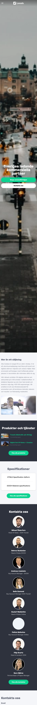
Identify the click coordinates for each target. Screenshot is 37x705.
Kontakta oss (18, 186)
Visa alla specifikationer (18, 496)
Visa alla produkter (18, 453)
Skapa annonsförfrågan (18, 180)
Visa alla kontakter (18, 682)
